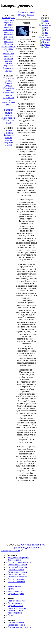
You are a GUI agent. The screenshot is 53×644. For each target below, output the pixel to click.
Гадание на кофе (15, 605)
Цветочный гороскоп (17, 577)
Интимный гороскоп (8, 40)
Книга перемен (8, 102)
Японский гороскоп (8, 26)
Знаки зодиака (8, 17)
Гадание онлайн (8, 111)
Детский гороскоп (16, 569)
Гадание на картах (16, 601)
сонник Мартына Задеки (8, 142)
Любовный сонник (8, 136)
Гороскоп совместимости (19, 562)
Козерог (30, 15)
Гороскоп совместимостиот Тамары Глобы (8, 47)
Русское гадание (15, 603)
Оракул (8, 115)
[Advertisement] (26, 74)
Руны (8, 105)
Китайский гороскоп (8, 30)
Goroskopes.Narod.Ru (10, 550)
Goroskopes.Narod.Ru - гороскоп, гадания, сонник (29, 546)
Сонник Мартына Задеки (19, 627)
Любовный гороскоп (8, 35)
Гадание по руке (15, 610)
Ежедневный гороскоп (9, 21)
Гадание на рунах (8, 121)
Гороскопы (23, 12)
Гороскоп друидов (16, 579)
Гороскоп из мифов (16, 581)
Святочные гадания (17, 608)
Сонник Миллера (8, 131)
